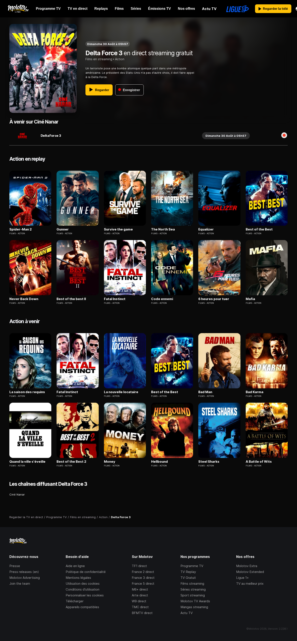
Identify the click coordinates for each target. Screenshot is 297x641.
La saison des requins (27, 392)
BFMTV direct (142, 613)
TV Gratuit (188, 578)
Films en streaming (98, 59)
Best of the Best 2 (71, 462)
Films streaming (192, 583)
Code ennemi (162, 299)
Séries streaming (193, 589)
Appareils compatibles (82, 607)
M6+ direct (140, 589)
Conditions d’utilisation (82, 589)
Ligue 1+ (242, 578)
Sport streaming (192, 595)
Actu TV (186, 613)
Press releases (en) (24, 572)
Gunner (63, 229)
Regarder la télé (275, 8)
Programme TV (191, 566)
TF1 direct (139, 566)
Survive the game (118, 229)
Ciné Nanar (17, 494)
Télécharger (74, 601)
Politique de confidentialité (86, 572)
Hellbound (159, 462)
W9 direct (139, 601)
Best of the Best (259, 229)
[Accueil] (18, 8)
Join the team (19, 583)
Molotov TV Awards (195, 601)
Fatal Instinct (114, 299)
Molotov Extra (246, 566)
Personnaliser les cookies (85, 595)
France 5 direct (143, 583)
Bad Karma (254, 392)
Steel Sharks (208, 462)
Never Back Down (23, 299)
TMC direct (140, 607)
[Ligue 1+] (237, 8)
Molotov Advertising (24, 578)
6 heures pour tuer (213, 299)
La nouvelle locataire (121, 392)
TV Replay (188, 572)
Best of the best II (71, 299)
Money (109, 462)
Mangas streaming (194, 607)
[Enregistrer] (284, 135)
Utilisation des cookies (83, 583)
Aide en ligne (75, 566)
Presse (14, 566)
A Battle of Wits (259, 462)
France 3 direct (143, 578)
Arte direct (140, 595)
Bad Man (205, 392)
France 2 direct (143, 572)
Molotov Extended (250, 572)
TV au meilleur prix (250, 583)
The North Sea (163, 229)
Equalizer (206, 229)
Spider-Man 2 (20, 229)
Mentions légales (78, 578)
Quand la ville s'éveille (27, 462)
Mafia (250, 299)
